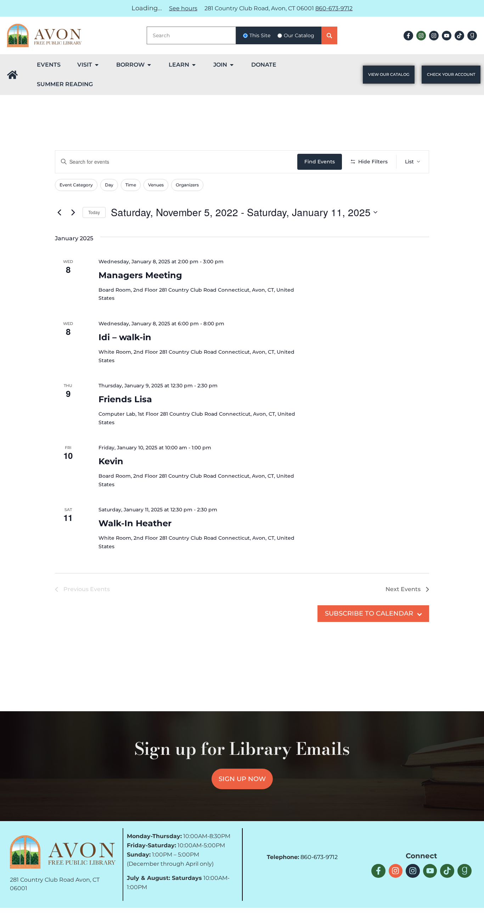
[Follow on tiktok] (459, 35)
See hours (183, 8)
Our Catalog (299, 35)
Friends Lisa (125, 399)
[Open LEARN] (194, 65)
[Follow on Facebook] (408, 35)
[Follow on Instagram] (421, 35)
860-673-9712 (334, 8)
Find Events (319, 161)
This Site (259, 35)
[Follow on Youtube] (446, 35)
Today (94, 212)
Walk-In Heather (135, 523)
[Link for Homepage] (12, 74)
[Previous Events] (59, 212)
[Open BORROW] (149, 65)
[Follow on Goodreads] (472, 35)
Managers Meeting (140, 275)
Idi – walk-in (125, 337)
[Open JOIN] (232, 65)
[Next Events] (73, 212)
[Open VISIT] (97, 65)
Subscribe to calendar (369, 613)
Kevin (111, 461)
